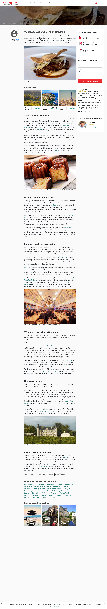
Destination (82, 63)
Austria (41, 484)
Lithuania (39, 491)
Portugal (45, 489)
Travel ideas (43, 3)
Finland (68, 484)
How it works (24, 3)
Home (4, 23)
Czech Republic (30, 484)
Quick (14, 23)
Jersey (45, 497)
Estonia (27, 486)
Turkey (54, 493)
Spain (26, 495)
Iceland (55, 486)
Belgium (50, 484)
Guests (81, 69)
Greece (63, 486)
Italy (66, 489)
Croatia (59, 484)
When (80, 75)
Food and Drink (29, 474)
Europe (63, 474)
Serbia (51, 495)
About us (56, 3)
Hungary (36, 489)
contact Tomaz (94, 128)
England (36, 486)
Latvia (26, 493)
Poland (65, 491)
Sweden (35, 495)
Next (74, 514)
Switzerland (64, 493)
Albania (59, 495)
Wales (43, 495)
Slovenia (35, 493)
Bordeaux (50, 474)
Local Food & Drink (41, 474)
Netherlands (56, 489)
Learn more (55, 606)
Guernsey (36, 497)
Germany (45, 486)
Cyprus (26, 497)
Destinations (33, 3)
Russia (53, 497)
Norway (57, 491)
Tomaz (92, 122)
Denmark (69, 495)
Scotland (45, 493)
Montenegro (28, 491)
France (57, 474)
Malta (49, 491)
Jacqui (17, 39)
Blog (50, 3)
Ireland (27, 489)
